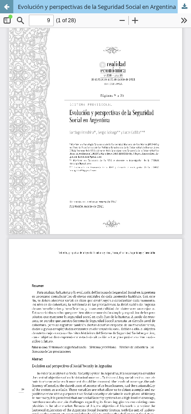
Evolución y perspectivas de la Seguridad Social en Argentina (97, 7)
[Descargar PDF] (184, 6)
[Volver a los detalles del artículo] (6, 6)
